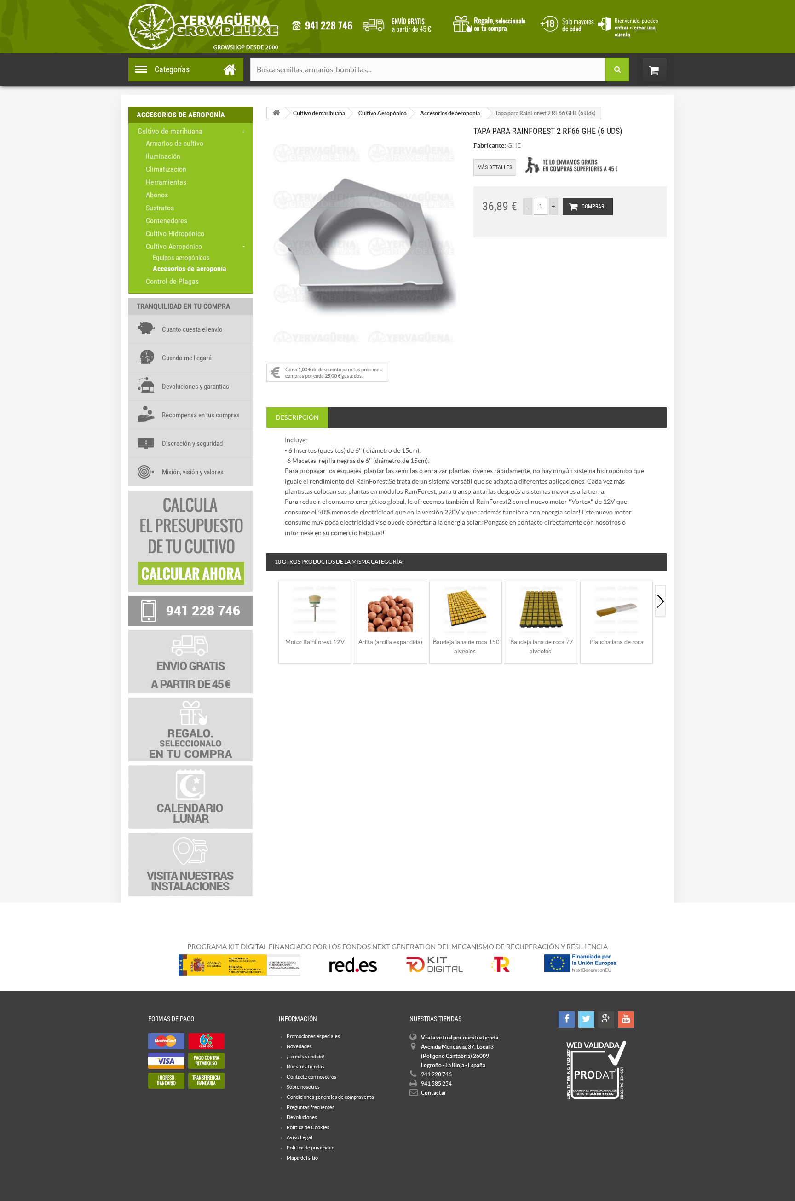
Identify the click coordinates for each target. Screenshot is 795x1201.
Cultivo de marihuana (170, 131)
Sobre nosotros (303, 1087)
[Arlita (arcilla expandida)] (390, 608)
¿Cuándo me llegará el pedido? (404, 23)
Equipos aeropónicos (181, 258)
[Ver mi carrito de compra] (664, 70)
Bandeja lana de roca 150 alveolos (466, 647)
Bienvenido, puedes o (636, 27)
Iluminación (163, 156)
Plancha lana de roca (617, 642)
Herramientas (166, 182)
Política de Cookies (308, 1127)
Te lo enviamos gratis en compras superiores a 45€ (571, 165)
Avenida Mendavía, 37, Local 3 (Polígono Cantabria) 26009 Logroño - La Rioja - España (457, 1056)
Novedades (299, 1046)
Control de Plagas (172, 281)
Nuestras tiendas (305, 1066)
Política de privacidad (310, 1147)
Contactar (433, 1093)
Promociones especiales (313, 1036)
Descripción (297, 417)
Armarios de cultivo (174, 143)
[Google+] (606, 1019)
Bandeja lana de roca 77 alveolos (541, 647)
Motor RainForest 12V (315, 642)
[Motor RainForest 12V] (315, 608)
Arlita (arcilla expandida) (390, 642)
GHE (514, 145)
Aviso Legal (299, 1137)
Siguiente (661, 601)
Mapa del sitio (302, 1158)
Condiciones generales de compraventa (565, 23)
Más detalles (495, 167)
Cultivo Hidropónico (175, 233)
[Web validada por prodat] (596, 1070)
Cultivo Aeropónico (174, 246)
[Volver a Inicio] (276, 113)
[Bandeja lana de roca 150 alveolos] (466, 608)
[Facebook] (567, 1019)
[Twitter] (586, 1019)
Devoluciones (302, 1117)
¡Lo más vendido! (306, 1056)
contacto (322, 25)
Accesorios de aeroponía (189, 268)
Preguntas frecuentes (310, 1107)
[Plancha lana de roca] (616, 608)
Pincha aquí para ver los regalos (492, 23)
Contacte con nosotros (311, 1077)
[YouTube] (626, 1019)
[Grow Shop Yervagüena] (203, 27)
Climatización (166, 169)
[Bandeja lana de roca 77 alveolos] (541, 608)
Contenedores (166, 220)
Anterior (272, 601)
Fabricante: (489, 145)
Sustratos (160, 207)
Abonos (157, 195)
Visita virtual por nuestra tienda (459, 1037)
